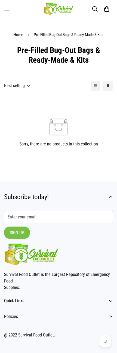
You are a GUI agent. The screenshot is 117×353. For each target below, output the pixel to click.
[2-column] (108, 86)
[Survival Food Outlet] (58, 9)
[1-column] (95, 86)
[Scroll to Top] (107, 324)
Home (18, 34)
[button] (106, 9)
